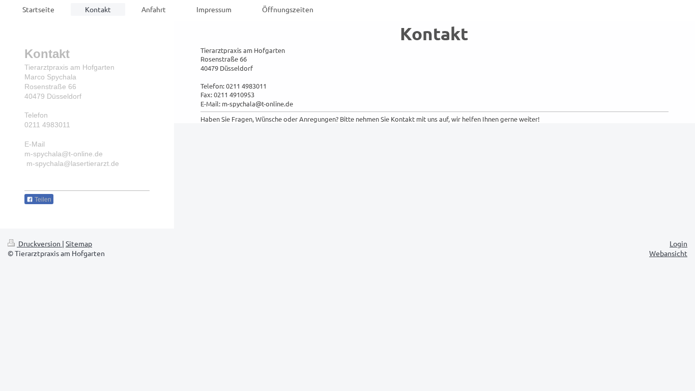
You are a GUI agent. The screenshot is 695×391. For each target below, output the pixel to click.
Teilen (42, 199)
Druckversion (39, 243)
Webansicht (668, 253)
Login (678, 243)
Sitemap (79, 243)
